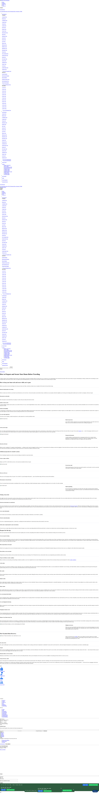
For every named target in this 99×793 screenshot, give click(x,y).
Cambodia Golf (4, 117)
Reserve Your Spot (93, 784)
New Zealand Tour (5, 53)
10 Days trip (4, 103)
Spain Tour (4, 57)
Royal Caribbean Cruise (8, 350)
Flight (3, 178)
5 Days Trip (4, 94)
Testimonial (4, 193)
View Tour (85, 784)
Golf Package (4, 112)
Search (1, 7)
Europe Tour (4, 29)
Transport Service (5, 181)
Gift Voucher (4, 176)
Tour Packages (2, 671)
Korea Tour (4, 39)
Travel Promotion (5, 716)
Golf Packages (2, 675)
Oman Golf (4, 140)
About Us (3, 700)
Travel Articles (2, 371)
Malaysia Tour (4, 228)
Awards (3, 701)
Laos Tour (3, 41)
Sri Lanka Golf (4, 332)
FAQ (3, 703)
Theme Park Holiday (5, 82)
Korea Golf (4, 129)
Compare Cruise (6, 173)
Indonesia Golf (4, 122)
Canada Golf (4, 119)
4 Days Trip (4, 92)
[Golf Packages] (1, 674)
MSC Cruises (6, 166)
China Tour (4, 207)
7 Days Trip (4, 281)
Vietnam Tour (4, 69)
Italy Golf (3, 126)
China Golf (4, 304)
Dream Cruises (6, 172)
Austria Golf (4, 297)
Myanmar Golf (4, 138)
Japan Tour (4, 221)
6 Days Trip (4, 96)
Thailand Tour (4, 62)
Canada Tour (4, 22)
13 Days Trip (4, 108)
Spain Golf (4, 147)
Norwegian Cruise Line (8, 351)
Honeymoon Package (5, 75)
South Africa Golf (5, 145)
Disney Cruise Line (7, 165)
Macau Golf (4, 133)
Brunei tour (4, 18)
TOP (1, 737)
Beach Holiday (4, 77)
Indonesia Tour (4, 36)
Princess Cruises (6, 168)
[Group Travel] (1, 683)
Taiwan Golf (4, 150)
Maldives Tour (4, 46)
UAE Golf (4, 339)
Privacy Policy (4, 741)
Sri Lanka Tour (4, 242)
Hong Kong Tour (5, 32)
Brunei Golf (4, 115)
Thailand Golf (4, 152)
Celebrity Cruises (7, 169)
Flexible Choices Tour (5, 79)
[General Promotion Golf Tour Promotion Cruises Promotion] (39, 730)
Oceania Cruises (6, 170)
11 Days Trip (4, 288)
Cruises (3, 164)
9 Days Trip (4, 101)
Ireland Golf (4, 124)
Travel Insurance (4, 363)
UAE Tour (4, 249)
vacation (76, 636)
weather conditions (73, 559)
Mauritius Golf (4, 136)
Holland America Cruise (8, 171)
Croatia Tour (4, 25)
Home (3, 2)
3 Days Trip (4, 274)
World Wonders (4, 74)
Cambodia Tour (4, 20)
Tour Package (4, 14)
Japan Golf (4, 311)
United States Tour (5, 67)
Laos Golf (3, 131)
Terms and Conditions (5, 740)
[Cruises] (1, 679)
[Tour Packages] (1, 670)
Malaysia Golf (4, 318)
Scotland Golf (4, 143)
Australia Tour (4, 200)
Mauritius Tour (4, 48)
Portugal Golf (4, 325)
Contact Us (4, 5)
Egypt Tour (4, 27)
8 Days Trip (4, 99)
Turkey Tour (4, 64)
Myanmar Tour (4, 50)
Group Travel (4, 162)
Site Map (3, 742)
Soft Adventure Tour (5, 81)
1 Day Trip (4, 87)
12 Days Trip (4, 106)
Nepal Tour (4, 235)
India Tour (3, 34)
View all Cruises (6, 174)
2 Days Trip (4, 89)
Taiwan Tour (4, 60)
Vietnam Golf (4, 157)
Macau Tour (4, 43)
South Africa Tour (5, 55)
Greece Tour (4, 214)
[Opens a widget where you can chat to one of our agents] (95, 791)
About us (3, 3)
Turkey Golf (4, 154)
